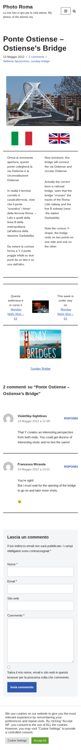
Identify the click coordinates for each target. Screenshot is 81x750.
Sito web (13, 598)
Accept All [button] (40, 740)
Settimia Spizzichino (16, 61)
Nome (12, 564)
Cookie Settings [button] (17, 740)
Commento (16, 615)
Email (12, 581)
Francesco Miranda (31, 464)
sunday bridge (40, 61)
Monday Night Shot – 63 (15, 314)
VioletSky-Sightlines (32, 416)
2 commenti (36, 56)
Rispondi (71, 418)
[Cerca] (74, 11)
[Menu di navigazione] (66, 11)
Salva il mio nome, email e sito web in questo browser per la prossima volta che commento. (38, 675)
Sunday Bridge (40, 368)
